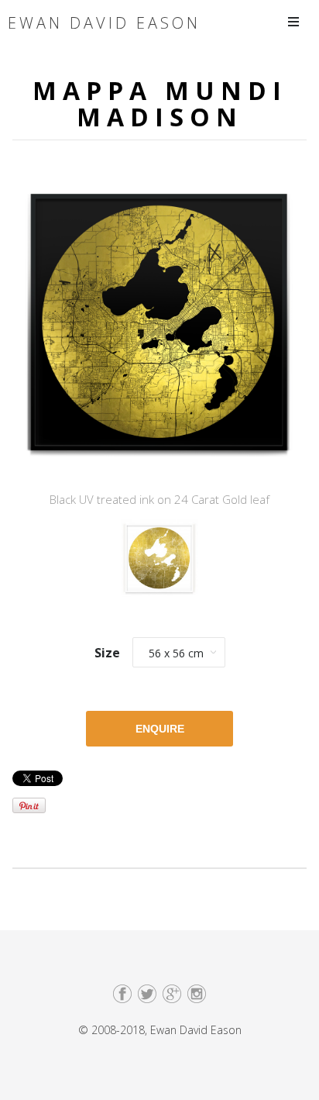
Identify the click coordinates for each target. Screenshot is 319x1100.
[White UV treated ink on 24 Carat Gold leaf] (159, 562)
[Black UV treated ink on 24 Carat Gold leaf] (159, 327)
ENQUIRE (159, 728)
